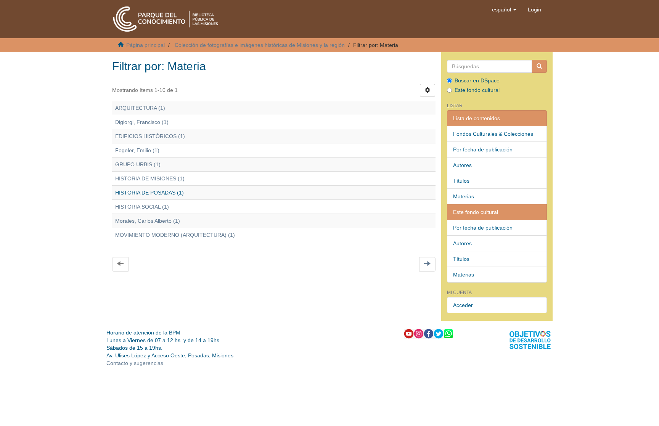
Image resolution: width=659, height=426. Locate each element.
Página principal (145, 45)
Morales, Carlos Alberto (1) (147, 221)
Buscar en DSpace (477, 80)
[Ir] (539, 66)
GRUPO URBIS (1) (138, 164)
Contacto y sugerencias (134, 363)
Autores (462, 165)
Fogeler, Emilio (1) (137, 150)
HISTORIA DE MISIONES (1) (150, 178)
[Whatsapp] (448, 333)
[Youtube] (409, 333)
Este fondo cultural (477, 90)
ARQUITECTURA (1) (140, 108)
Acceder (463, 305)
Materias (463, 196)
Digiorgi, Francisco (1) (142, 122)
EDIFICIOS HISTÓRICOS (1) (150, 136)
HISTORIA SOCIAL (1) (142, 207)
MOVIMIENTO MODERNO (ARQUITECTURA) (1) (175, 235)
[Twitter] (439, 333)
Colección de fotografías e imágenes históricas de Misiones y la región (260, 45)
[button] (504, 9)
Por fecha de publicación (483, 149)
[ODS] (530, 340)
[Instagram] (419, 333)
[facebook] (429, 333)
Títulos (461, 181)
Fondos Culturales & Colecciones (493, 134)
